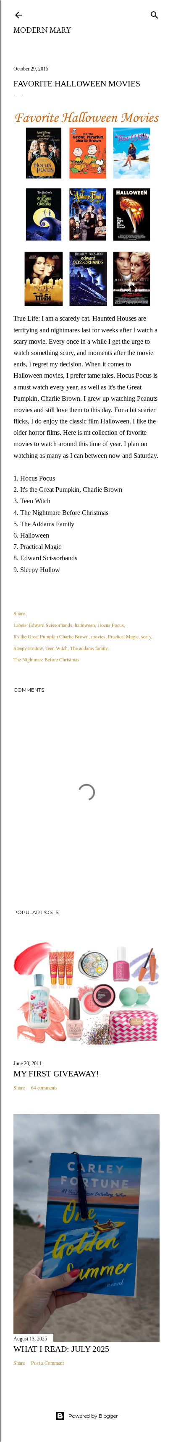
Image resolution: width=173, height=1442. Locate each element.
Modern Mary (42, 30)
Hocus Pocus (110, 625)
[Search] (154, 13)
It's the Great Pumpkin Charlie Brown (51, 636)
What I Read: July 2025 (61, 1348)
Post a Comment (47, 1362)
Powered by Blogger (93, 1416)
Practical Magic (123, 636)
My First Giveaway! (56, 1073)
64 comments (44, 1087)
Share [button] (19, 613)
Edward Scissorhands (50, 625)
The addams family (88, 648)
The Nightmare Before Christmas (46, 659)
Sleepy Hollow (28, 648)
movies (98, 636)
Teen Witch (56, 648)
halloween (85, 625)
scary (146, 636)
